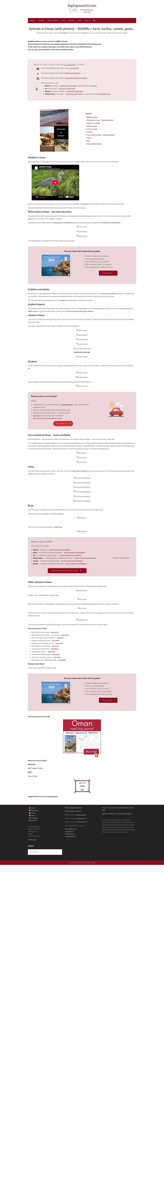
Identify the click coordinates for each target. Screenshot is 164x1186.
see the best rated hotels (67, 86)
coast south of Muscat (79, 471)
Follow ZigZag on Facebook (73, 808)
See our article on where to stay (65, 571)
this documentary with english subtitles (80, 311)
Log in (93, 862)
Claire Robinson (64, 33)
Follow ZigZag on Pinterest (73, 811)
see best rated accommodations (59, 550)
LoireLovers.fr (69, 831)
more (125, 33)
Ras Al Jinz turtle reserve (111, 223)
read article (54, 632)
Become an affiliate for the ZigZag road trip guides (117, 814)
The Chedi (93, 86)
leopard (85, 204)
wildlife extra (32, 311)
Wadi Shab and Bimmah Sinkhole (76, 78)
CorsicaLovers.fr (70, 834)
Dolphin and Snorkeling (72, 73)
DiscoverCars (74, 68)
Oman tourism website (108, 294)
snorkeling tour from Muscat (62, 223)
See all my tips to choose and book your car (47, 418)
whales (62, 300)
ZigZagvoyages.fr (81, 815)
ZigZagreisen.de (81, 818)
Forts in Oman (32, 776)
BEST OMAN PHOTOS (35, 768)
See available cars (61, 423)
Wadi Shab (58, 527)
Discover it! (107, 273)
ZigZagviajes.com (82, 822)
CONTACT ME (32, 840)
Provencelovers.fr (70, 836)
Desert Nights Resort (103, 94)
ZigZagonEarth (82, 9)
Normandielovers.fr (71, 829)
